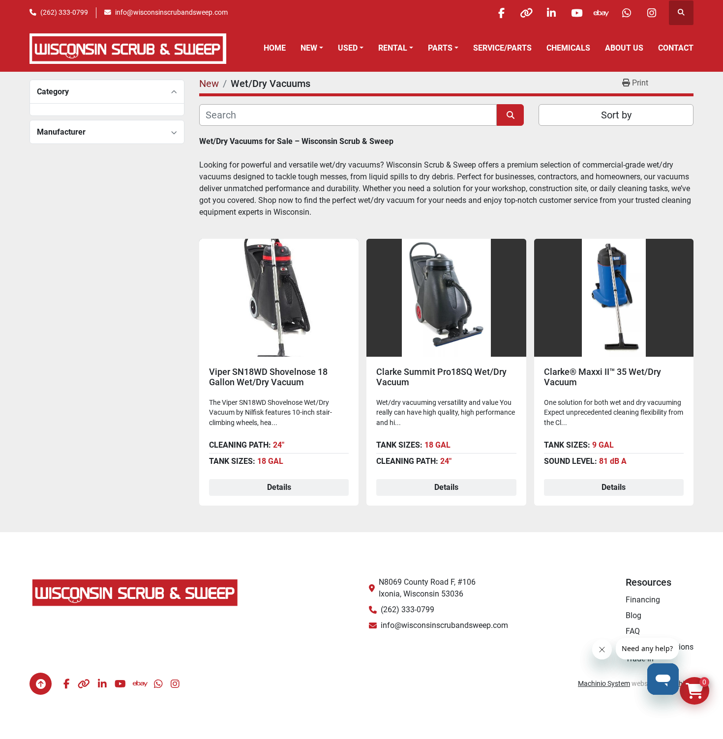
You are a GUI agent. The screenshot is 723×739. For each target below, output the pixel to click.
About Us (624, 48)
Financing (643, 599)
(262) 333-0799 (64, 12)
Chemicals (568, 48)
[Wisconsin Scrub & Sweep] (135, 592)
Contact (675, 48)
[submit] (510, 115)
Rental (392, 48)
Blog (633, 615)
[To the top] (41, 684)
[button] (312, 48)
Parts (440, 48)
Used (348, 48)
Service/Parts (502, 48)
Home (275, 48)
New (309, 48)
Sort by (616, 115)
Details (279, 487)
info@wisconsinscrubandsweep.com (171, 12)
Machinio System (604, 683)
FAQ (633, 631)
